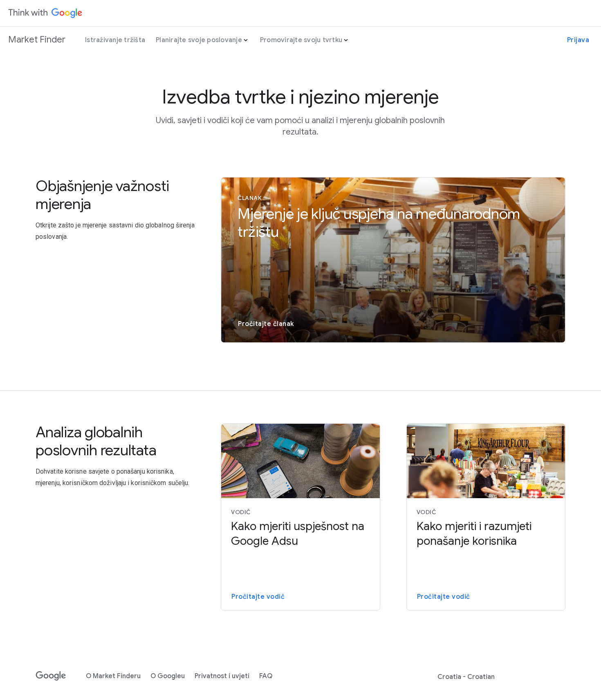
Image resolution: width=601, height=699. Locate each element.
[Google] (51, 676)
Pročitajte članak (266, 324)
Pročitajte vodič (258, 597)
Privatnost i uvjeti (222, 676)
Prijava (578, 40)
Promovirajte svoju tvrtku (301, 40)
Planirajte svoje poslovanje (199, 40)
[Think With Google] (45, 13)
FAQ (265, 676)
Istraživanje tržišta (115, 40)
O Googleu (167, 676)
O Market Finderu (113, 676)
